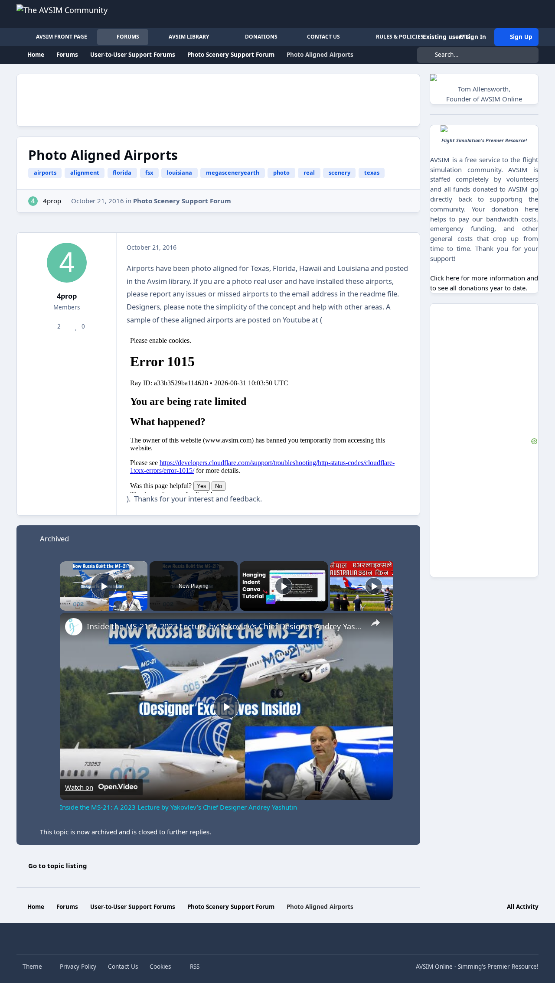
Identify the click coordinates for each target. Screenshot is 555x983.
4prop (52, 200)
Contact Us (123, 966)
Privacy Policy (78, 966)
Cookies (160, 966)
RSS (193, 966)
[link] (73, 626)
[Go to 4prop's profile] (33, 201)
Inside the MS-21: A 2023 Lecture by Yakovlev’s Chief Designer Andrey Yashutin (225, 626)
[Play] (283, 586)
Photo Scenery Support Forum (182, 200)
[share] (375, 623)
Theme (33, 966)
